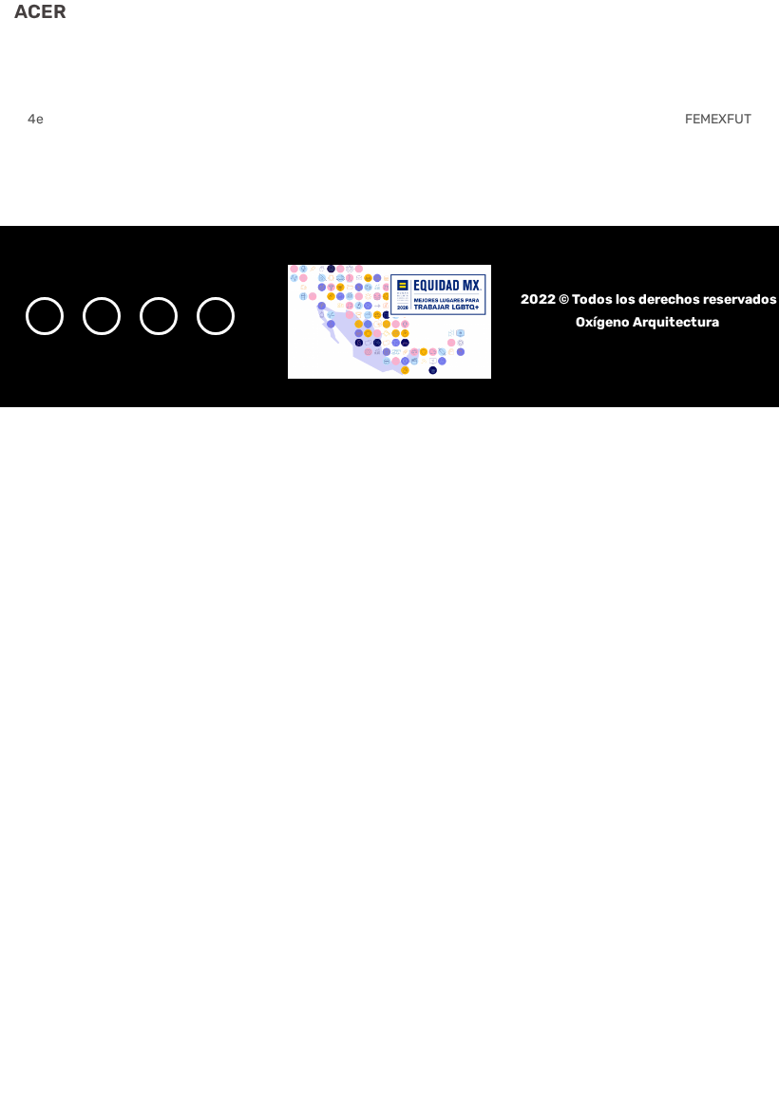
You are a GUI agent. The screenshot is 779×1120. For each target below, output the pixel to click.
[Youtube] (216, 316)
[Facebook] (102, 316)
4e (36, 119)
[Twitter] (159, 316)
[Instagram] (45, 316)
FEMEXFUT (718, 119)
